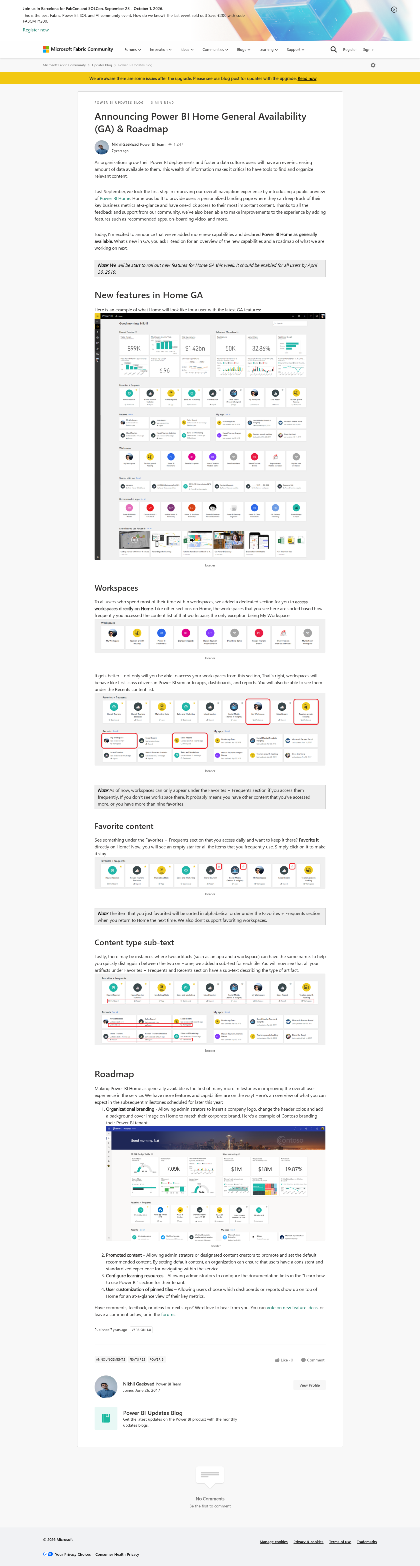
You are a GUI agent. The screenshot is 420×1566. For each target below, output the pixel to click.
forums (168, 1314)
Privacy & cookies (308, 1541)
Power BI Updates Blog (135, 65)
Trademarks (367, 1541)
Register (350, 49)
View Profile (309, 1385)
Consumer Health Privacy (117, 1554)
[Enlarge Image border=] (210, 436)
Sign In (368, 49)
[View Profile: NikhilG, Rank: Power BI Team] (102, 147)
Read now (307, 78)
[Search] (333, 49)
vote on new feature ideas (292, 1307)
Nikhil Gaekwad (125, 144)
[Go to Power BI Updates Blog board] (106, 1418)
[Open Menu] (373, 65)
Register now (36, 30)
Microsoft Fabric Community (64, 65)
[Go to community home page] (78, 49)
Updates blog (102, 65)
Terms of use (340, 1541)
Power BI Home (115, 198)
